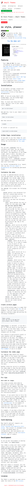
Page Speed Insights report (14, 66)
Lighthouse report (8, 68)
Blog (4, 8)
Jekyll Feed (16, 78)
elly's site (17, 36)
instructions (5, 92)
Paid (10, 8)
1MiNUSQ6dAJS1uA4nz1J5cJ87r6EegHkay (16, 485)
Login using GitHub (6, 10)
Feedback (18, 8)
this (20, 309)
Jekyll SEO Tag (20, 77)
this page (21, 141)
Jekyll (16, 34)
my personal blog (20, 38)
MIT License (19, 481)
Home (4, 6)
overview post (8, 403)
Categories (12, 6)
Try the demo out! (14, 41)
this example (5, 348)
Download (4, 22)
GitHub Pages (21, 80)
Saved (21, 6)
